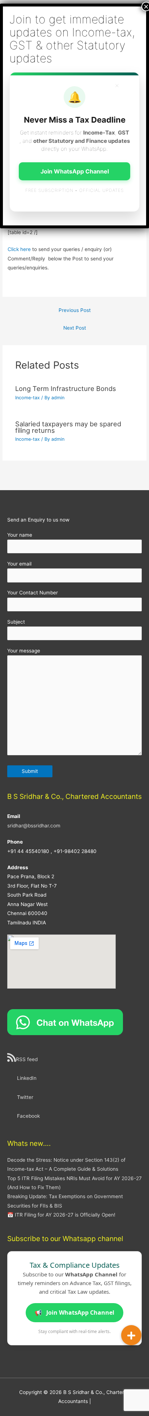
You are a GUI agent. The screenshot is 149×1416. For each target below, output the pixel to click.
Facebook (28, 1116)
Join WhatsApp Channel (74, 1312)
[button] (131, 1335)
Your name (19, 535)
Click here (19, 249)
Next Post (74, 328)
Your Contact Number (32, 592)
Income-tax (27, 397)
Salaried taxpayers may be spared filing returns (68, 427)
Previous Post (75, 310)
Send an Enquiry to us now (38, 520)
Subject (16, 622)
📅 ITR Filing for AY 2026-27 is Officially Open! (61, 1215)
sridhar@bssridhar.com (33, 825)
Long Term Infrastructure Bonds (65, 388)
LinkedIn (27, 1078)
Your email (19, 564)
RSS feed (27, 1059)
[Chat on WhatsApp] (65, 1021)
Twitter (25, 1097)
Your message (23, 651)
